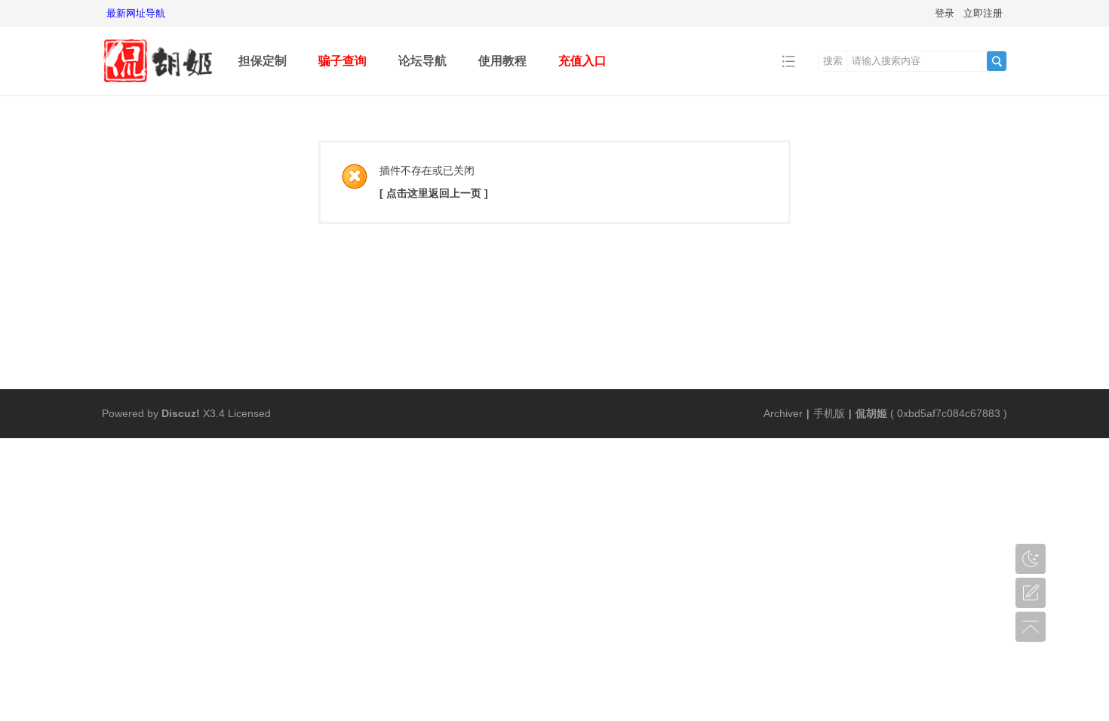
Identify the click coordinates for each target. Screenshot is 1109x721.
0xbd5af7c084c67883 (948, 413)
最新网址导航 (135, 13)
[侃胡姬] (158, 84)
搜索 (833, 60)
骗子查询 (342, 60)
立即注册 (983, 13)
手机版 (829, 413)
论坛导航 (422, 60)
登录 (944, 13)
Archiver (783, 413)
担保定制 (262, 60)
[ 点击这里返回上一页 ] (433, 193)
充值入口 (582, 60)
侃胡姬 (871, 413)
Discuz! (180, 413)
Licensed (249, 413)
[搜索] (996, 61)
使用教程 (502, 60)
